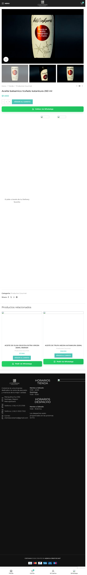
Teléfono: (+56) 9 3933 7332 (15, 411)
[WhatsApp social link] (14, 297)
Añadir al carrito (22, 102)
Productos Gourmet (24, 86)
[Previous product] (76, 86)
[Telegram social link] (16, 297)
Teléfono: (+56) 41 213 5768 (14, 406)
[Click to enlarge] (5, 59)
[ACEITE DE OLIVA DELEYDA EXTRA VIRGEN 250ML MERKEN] (22, 327)
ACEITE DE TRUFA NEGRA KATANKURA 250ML (63, 345)
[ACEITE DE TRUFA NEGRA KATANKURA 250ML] (63, 327)
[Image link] (14, 382)
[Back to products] (79, 86)
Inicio (4, 86)
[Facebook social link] (8, 297)
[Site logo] (42, 3)
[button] (22, 358)
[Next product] (82, 86)
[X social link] (11, 297)
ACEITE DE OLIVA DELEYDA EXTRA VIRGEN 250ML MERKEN (22, 346)
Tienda (11, 86)
